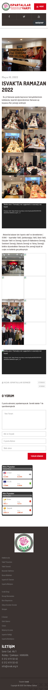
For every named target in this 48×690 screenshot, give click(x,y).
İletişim (4, 609)
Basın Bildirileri (7, 575)
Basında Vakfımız (8, 571)
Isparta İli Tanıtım (8, 580)
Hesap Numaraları (8, 596)
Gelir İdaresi (6, 621)
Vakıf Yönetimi (7, 562)
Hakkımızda (6, 558)
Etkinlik (42, 382)
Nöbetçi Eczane (7, 630)
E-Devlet (5, 617)
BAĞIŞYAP (39, 23)
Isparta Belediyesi (8, 639)
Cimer (4, 626)
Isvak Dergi (5, 592)
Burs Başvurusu (7, 600)
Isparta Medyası (7, 584)
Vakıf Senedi (6, 567)
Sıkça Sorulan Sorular (9, 605)
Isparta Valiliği (7, 635)
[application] (24, 215)
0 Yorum (42, 386)
